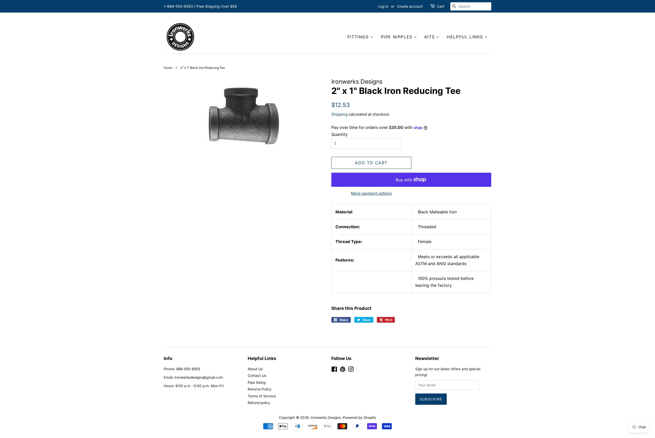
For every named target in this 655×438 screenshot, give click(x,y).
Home (168, 68)
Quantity (339, 134)
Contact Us (257, 376)
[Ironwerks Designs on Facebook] (334, 370)
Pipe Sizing (257, 382)
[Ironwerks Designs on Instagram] (351, 370)
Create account (410, 6)
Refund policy (259, 403)
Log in (383, 6)
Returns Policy (259, 389)
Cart (440, 6)
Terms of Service (262, 396)
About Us (255, 369)
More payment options (371, 193)
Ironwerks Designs (326, 417)
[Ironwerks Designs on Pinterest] (342, 370)
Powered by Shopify (359, 417)
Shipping (339, 114)
